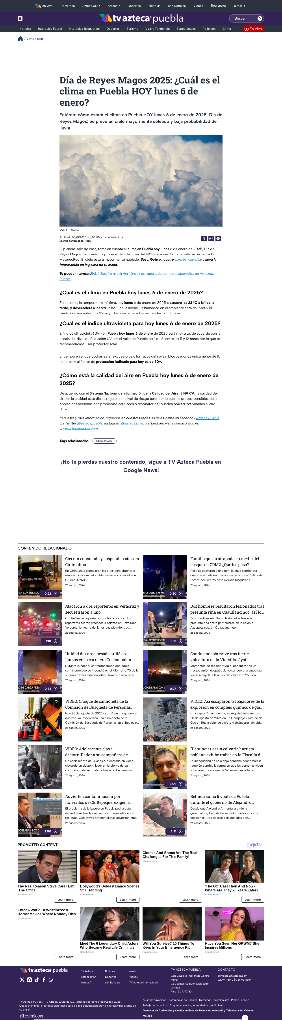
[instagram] (29, 981)
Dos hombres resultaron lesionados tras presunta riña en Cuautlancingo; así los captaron (227, 609)
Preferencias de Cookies (182, 1000)
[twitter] (22, 981)
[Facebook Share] (218, 238)
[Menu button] (35, 18)
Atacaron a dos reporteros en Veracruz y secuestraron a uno (102, 609)
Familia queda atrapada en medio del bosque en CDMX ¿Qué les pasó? (224, 561)
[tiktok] (36, 981)
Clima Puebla (104, 441)
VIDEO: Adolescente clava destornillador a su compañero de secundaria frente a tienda (96, 752)
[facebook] (44, 981)
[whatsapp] (50, 981)
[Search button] (260, 18)
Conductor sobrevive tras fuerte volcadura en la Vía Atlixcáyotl (219, 656)
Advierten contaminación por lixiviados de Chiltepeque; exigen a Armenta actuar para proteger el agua (100, 799)
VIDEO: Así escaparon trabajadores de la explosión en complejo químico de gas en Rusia (227, 704)
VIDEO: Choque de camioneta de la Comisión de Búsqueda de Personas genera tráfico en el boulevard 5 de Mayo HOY (98, 704)
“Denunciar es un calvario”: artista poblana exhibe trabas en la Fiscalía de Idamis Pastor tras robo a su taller (226, 752)
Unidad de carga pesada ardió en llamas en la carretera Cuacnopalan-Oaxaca (99, 657)
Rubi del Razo (82, 240)
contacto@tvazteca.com (232, 975)
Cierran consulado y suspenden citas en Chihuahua (102, 561)
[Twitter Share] (204, 238)
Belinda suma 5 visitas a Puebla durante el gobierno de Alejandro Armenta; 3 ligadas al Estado (220, 799)
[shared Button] (211, 238)
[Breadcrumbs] (22, 38)
